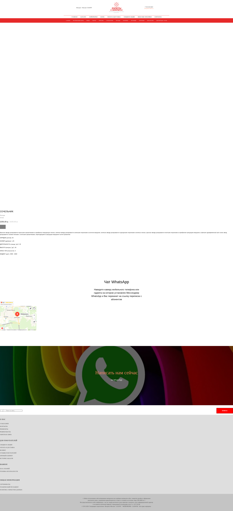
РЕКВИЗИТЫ (4, 429)
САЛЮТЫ (68, 20)
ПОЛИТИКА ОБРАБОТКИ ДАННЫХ (11, 489)
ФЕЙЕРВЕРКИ (93, 17)
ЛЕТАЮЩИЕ (133, 20)
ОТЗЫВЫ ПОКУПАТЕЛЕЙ (8, 453)
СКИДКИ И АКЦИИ (129, 17)
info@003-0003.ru (148, 8)
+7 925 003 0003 (149, 7)
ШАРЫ (102, 17)
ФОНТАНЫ (101, 20)
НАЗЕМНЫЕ (125, 20)
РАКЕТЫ (94, 20)
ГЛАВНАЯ (74, 17)
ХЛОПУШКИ (141, 20)
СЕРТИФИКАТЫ (5, 484)
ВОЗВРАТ (3, 450)
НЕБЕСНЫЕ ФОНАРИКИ (145, 17)
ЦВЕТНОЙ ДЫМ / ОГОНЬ (161, 20)
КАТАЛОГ (83, 17)
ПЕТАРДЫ (118, 20)
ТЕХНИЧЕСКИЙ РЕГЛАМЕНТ (9, 487)
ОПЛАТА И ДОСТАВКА (114, 17)
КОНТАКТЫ (158, 17)
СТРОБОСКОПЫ (109, 20)
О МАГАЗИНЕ (4, 423)
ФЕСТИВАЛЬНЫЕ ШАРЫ (78, 20)
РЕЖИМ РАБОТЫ (5, 432)
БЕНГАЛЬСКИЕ (150, 20)
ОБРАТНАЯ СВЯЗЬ (6, 434)
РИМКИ (88, 20)
